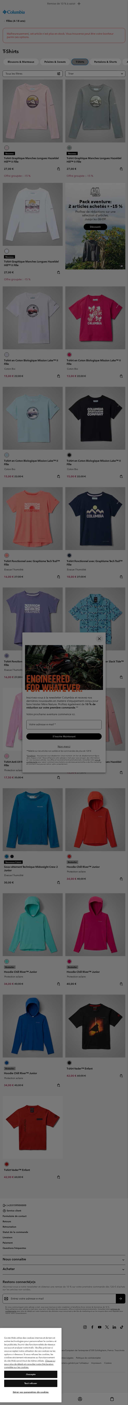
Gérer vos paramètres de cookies (31, 1392)
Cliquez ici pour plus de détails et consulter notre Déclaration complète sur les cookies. (29, 1364)
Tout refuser (30, 1383)
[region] (31, 1365)
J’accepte (31, 1374)
